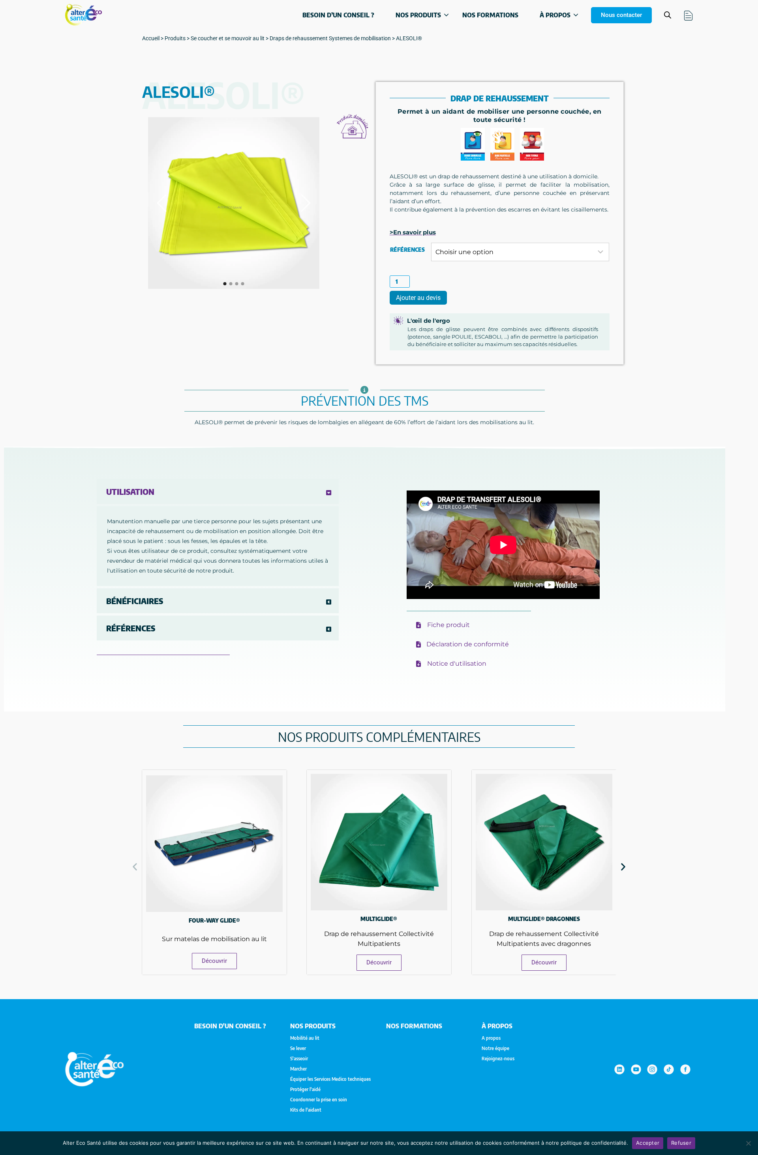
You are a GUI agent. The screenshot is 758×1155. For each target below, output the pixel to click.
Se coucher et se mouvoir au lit (228, 38)
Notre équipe (495, 1048)
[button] (135, 866)
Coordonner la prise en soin (318, 1099)
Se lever (298, 1048)
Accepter (647, 1143)
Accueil (150, 38)
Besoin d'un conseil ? (230, 1026)
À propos (555, 15)
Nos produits (418, 15)
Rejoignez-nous (498, 1058)
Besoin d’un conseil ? (338, 15)
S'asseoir (299, 1058)
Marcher (298, 1069)
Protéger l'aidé (305, 1089)
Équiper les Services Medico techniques (330, 1079)
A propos (491, 1038)
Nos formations (490, 15)
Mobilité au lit (304, 1038)
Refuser (681, 1143)
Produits (175, 38)
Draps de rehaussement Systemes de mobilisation (330, 38)
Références (407, 249)
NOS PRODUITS (313, 1026)
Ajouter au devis (418, 297)
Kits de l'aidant (305, 1110)
